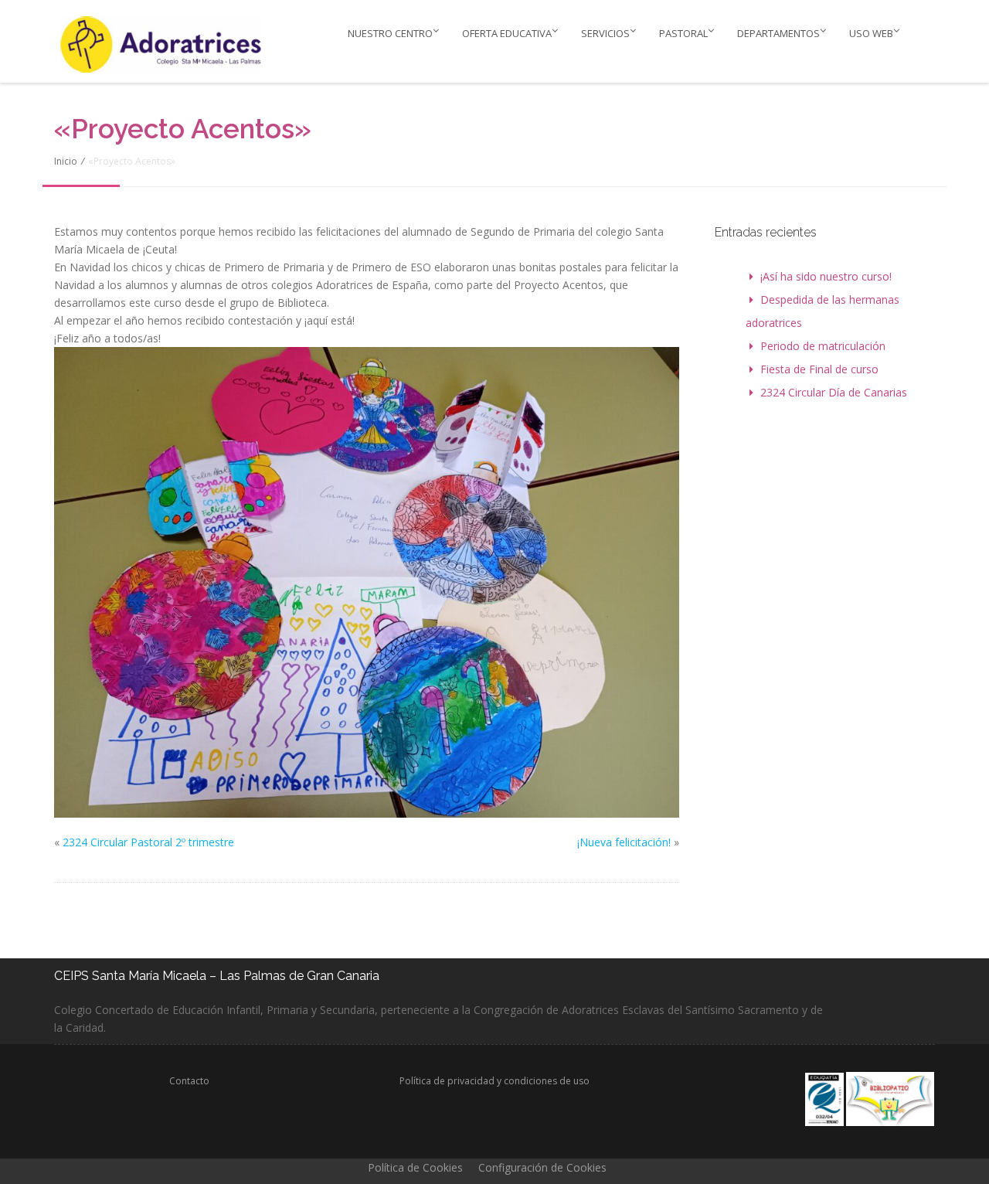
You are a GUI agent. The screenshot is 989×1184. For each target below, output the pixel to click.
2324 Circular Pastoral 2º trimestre (148, 842)
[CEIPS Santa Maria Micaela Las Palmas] (164, 44)
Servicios (605, 33)
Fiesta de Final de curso (819, 369)
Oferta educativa (507, 33)
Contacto (189, 1080)
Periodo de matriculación (822, 346)
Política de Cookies (415, 1167)
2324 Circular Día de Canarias (833, 392)
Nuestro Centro (390, 33)
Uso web (871, 33)
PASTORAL (683, 33)
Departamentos (778, 33)
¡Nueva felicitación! (624, 842)
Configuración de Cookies (542, 1167)
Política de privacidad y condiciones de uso (494, 1080)
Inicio (65, 161)
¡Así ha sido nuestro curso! (826, 276)
